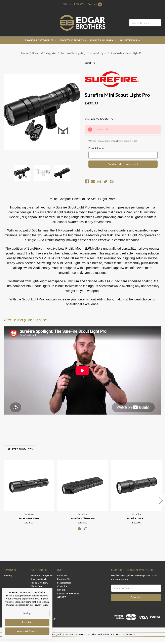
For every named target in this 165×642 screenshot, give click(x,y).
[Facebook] (87, 181)
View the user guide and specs (25, 320)
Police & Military (102, 40)
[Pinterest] (112, 181)
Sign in (67, 4)
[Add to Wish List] (49, 470)
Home (24, 53)
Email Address (96, 148)
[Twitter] (106, 181)
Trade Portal (128, 634)
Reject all (27, 622)
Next (161, 500)
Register (79, 4)
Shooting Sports (72, 40)
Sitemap (8, 575)
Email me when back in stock (123, 164)
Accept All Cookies (27, 631)
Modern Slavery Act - (77, 634)
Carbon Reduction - (100, 634)
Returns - (116, 634)
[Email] (93, 181)
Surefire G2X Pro (137, 518)
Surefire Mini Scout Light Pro (127, 53)
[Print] (99, 181)
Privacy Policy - (57, 634)
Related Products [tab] (20, 449)
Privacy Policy (41, 604)
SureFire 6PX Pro (29, 518)
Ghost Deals (128, 40)
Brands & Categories (39, 40)
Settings (27, 613)
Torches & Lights (97, 53)
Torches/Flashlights (71, 53)
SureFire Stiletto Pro (82, 518)
